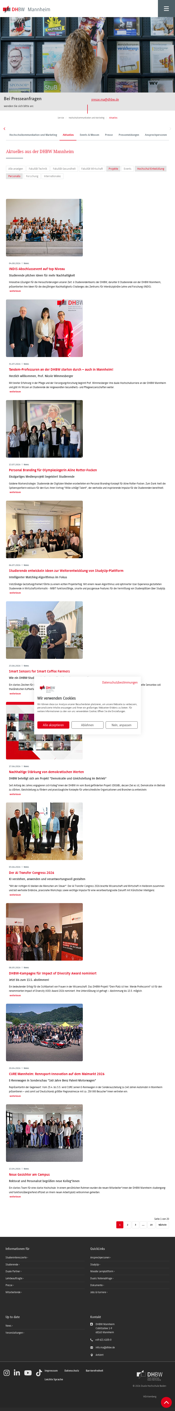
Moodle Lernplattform (102, 1271)
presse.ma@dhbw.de (105, 99)
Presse (109, 135)
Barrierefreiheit (94, 1370)
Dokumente (96, 1285)
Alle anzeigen (15, 168)
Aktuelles (68, 135)
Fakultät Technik (38, 168)
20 (151, 1225)
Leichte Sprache (54, 1379)
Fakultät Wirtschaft (92, 168)
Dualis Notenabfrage (101, 1278)
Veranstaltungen (14, 1332)
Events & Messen (89, 135)
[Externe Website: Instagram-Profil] (6, 1373)
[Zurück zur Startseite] (149, 1375)
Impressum (51, 1370)
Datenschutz (71, 1370)
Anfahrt (100, 1354)
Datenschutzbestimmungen (120, 682)
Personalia (14, 176)
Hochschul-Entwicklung (150, 168)
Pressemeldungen (129, 135)
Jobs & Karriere (98, 1292)
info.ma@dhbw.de (105, 1347)
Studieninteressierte (16, 1257)
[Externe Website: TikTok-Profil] (39, 1373)
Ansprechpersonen (156, 135)
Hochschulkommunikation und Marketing (33, 135)
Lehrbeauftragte (14, 1278)
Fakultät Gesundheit (64, 168)
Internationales (52, 176)
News (8, 1325)
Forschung (32, 176)
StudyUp (94, 1264)
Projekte (113, 168)
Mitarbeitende (13, 1292)
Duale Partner (13, 1271)
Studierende (12, 1264)
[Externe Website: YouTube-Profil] (28, 1373)
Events (127, 168)
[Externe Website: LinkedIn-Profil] (17, 1373)
